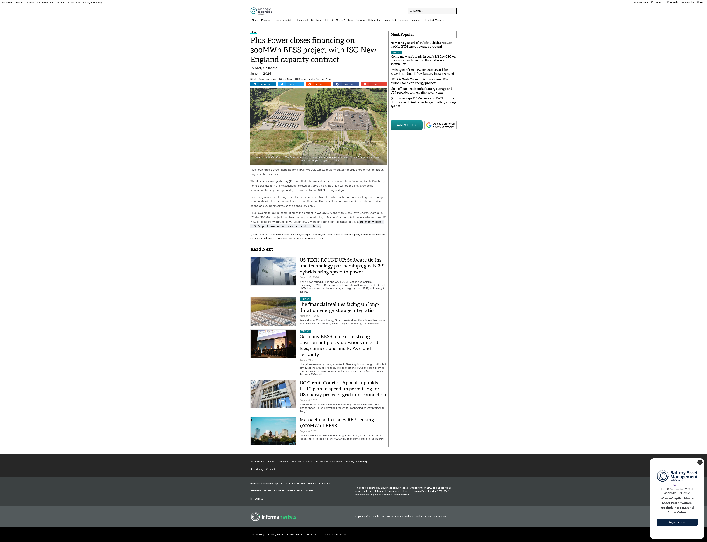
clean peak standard (311, 235)
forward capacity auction (356, 235)
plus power (310, 238)
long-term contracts (277, 238)
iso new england (258, 238)
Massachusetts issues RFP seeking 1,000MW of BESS (337, 423)
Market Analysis (316, 79)
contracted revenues (332, 235)
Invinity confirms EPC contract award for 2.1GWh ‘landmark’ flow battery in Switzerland (422, 72)
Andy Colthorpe (266, 68)
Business (303, 79)
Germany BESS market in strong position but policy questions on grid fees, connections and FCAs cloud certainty (339, 345)
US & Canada (260, 79)
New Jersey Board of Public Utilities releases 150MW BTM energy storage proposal (421, 45)
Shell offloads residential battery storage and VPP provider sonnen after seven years (421, 91)
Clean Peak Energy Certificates (285, 235)
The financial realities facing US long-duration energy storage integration (339, 307)
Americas (272, 79)
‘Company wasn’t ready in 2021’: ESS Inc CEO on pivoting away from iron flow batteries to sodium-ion (423, 60)
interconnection (377, 235)
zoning (320, 238)
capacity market (261, 235)
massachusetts (296, 238)
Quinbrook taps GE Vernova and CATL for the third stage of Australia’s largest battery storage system (423, 102)
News (253, 32)
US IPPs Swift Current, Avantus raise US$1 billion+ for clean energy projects (419, 81)
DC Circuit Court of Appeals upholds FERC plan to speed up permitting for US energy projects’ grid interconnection (343, 389)
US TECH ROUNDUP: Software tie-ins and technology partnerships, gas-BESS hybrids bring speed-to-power (342, 266)
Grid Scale (287, 79)
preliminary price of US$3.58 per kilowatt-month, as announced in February (317, 224)
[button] (263, 84)
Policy (328, 79)
